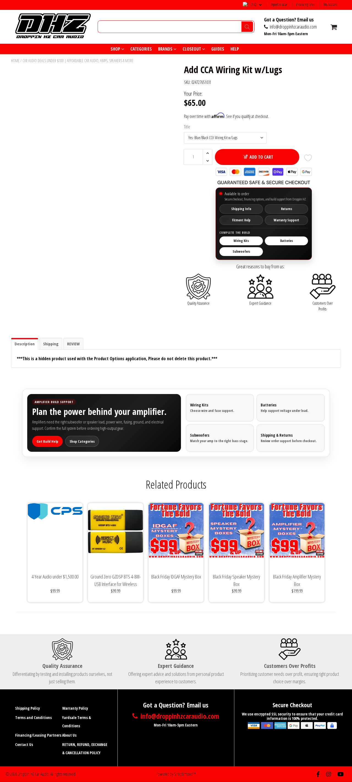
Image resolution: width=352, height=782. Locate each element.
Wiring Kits (241, 240)
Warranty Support (286, 220)
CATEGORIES (141, 49)
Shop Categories (82, 441)
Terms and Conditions (33, 717)
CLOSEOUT (192, 49)
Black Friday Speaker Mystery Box (236, 580)
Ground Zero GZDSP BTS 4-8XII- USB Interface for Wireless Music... (115, 580)
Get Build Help (47, 441)
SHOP (116, 49)
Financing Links (305, 4)
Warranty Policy (75, 708)
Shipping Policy (27, 708)
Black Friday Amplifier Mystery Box (297, 580)
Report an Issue (279, 4)
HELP (234, 49)
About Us (69, 735)
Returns (286, 208)
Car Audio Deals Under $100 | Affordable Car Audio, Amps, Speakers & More (78, 60)
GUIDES (217, 49)
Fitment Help (241, 220)
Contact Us (24, 744)
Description (25, 343)
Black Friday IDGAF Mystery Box (176, 576)
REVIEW (73, 343)
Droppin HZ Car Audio (33, 774)
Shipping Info (241, 208)
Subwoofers (241, 251)
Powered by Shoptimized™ (176, 774)
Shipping (51, 343)
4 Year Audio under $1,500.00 (55, 576)
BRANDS (166, 49)
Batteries (286, 240)
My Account (330, 4)
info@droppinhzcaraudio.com (293, 26)
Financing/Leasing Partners (38, 735)
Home (15, 60)
